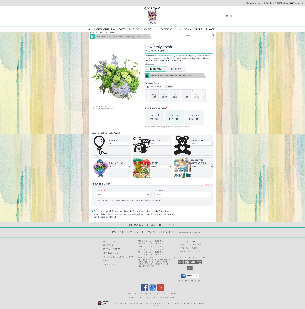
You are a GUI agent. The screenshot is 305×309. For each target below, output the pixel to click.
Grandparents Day (104, 29)
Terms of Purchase (193, 304)
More (211, 29)
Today (169, 86)
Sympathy (149, 29)
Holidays (184, 29)
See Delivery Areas (189, 232)
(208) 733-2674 (296, 3)
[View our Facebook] (144, 291)
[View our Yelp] (160, 291)
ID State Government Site (164, 298)
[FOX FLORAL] (152, 15)
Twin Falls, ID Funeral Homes (140, 294)
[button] (228, 16)
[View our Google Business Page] (152, 291)
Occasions (166, 29)
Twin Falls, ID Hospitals (167, 294)
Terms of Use (160, 305)
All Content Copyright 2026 (129, 304)
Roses (122, 29)
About (198, 29)
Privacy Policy (174, 304)
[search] (213, 35)
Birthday (134, 29)
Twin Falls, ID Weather (139, 298)
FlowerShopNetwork (154, 304)
